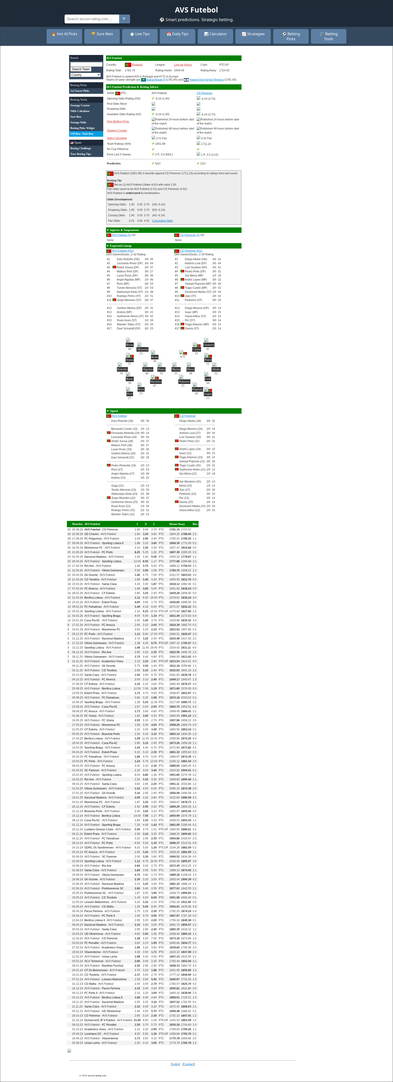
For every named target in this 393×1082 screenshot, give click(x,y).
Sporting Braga (111, 615)
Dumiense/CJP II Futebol (99, 1020)
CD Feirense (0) (190, 235)
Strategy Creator (117, 130)
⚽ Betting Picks (291, 36)
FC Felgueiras (93, 538)
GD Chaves (91, 534)
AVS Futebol (119, 416)
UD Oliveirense (93, 933)
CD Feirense (188, 416)
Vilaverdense (92, 952)
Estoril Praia (109, 602)
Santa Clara (109, 584)
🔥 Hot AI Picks (64, 33)
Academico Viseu (112, 661)
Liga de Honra (183, 64)
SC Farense (91, 770)
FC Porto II (108, 915)
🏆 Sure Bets (102, 33)
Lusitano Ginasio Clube (98, 829)
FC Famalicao (93, 606)
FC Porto (107, 552)
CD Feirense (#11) (191, 250)
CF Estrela (108, 593)
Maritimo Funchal (112, 965)
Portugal (137, 64)
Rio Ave (89, 565)
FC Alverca (91, 588)
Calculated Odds (162, 220)
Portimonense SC (113, 888)
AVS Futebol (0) (121, 235)
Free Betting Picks (118, 121)
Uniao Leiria (109, 956)
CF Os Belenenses (96, 970)
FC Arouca (108, 625)
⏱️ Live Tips (140, 33)
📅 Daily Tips (178, 33)
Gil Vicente (91, 575)
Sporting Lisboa (111, 561)
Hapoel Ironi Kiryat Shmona (206, 79)
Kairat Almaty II (156, 79)
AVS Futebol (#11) (123, 250)
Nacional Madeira (95, 556)
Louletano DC (93, 1033)
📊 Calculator (215, 33)
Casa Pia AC (92, 620)
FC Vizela (90, 715)
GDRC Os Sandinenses (99, 847)
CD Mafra (108, 906)
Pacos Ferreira (93, 911)
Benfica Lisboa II (94, 920)
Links (175, 1064)
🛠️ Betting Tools (329, 36)
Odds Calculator (117, 138)
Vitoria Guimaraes (113, 570)
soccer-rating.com (97, 1075)
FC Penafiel (91, 943)
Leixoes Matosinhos (96, 902)
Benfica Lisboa (93, 597)
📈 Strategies (253, 33)
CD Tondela (91, 579)
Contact (189, 1064)
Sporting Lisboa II (112, 543)
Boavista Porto (111, 734)
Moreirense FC (93, 547)
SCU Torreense (93, 961)
